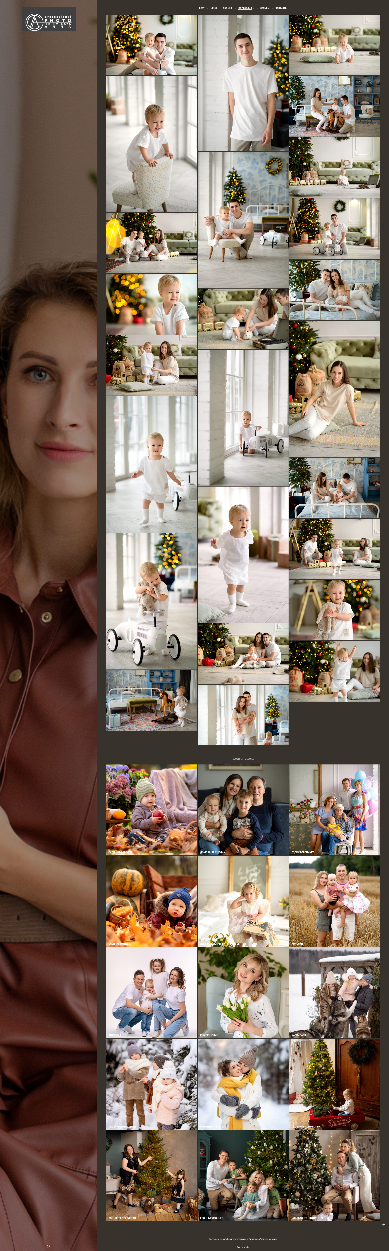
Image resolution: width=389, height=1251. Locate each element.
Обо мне (227, 8)
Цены (214, 8)
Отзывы (264, 8)
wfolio (246, 1247)
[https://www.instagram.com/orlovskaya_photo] (48, 1247)
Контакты (281, 8)
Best (202, 8)
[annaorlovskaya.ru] (49, 19)
